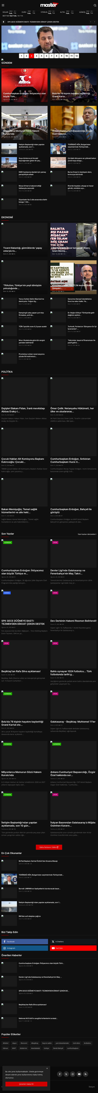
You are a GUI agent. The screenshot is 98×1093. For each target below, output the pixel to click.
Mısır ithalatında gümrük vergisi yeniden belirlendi (32, 341)
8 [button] (56, 56)
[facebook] (60, 1074)
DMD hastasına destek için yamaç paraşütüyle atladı (32, 173)
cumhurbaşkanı (72, 1048)
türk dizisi (76, 1043)
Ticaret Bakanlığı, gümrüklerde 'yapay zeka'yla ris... (22, 249)
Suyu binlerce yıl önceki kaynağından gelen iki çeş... (30, 159)
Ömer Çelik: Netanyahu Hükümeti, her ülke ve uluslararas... (72, 410)
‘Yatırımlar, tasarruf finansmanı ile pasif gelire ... (81, 341)
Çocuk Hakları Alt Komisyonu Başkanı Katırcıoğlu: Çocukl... (22, 460)
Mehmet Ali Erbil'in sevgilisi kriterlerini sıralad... (38, 1018)
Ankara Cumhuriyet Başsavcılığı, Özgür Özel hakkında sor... (72, 774)
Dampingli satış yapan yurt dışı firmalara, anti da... (31, 314)
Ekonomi (24, 1043)
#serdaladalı (35, 1048)
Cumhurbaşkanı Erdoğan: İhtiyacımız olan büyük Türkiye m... (22, 572)
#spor (14, 1043)
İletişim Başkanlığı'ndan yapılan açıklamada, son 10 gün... (19, 824)
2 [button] (26, 56)
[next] (94, 21)
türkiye (46, 1048)
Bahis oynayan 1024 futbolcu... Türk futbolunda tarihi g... (71, 673)
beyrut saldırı (47, 1043)
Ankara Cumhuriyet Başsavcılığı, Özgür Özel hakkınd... (72, 132)
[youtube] (79, 1074)
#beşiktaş (34, 1043)
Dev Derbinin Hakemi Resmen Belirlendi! (73, 620)
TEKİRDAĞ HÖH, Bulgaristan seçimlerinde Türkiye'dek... (79, 145)
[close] (47, 1068)
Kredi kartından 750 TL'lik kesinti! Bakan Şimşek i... (72, 287)
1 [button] (21, 56)
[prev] (90, 21)
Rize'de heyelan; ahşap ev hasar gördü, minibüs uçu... (81, 187)
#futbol (5, 1043)
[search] (95, 5)
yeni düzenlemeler (62, 1043)
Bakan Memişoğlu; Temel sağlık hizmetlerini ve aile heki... (19, 511)
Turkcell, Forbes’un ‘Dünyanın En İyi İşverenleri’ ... (82, 327)
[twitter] (66, 1074)
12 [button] (77, 56)
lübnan (5, 1048)
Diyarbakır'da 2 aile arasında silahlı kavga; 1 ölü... (33, 201)
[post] (49, 52)
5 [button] (41, 56)
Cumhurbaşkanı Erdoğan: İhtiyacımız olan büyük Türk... (24, 95)
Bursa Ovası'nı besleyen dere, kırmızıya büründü (80, 173)
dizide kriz (23, 1048)
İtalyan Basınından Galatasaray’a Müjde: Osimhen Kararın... (73, 824)
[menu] (3, 5)
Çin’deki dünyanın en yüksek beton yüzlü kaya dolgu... (82, 159)
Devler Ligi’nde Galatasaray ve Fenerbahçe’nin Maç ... (40, 977)
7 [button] (51, 56)
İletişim (92, 1087)
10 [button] (66, 56)
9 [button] (61, 56)
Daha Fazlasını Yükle (48, 847)
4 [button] (36, 56)
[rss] (85, 1074)
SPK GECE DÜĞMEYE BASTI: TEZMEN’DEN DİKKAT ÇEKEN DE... (44, 991)
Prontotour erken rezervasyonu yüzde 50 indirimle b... (32, 355)
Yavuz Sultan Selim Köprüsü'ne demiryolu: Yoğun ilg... (31, 300)
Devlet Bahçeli (58, 1048)
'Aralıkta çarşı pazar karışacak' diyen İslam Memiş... (70, 249)
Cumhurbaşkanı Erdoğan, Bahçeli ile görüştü (71, 511)
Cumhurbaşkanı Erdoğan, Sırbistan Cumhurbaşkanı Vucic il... (70, 460)
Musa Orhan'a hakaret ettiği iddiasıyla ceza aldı (30, 187)
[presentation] (3, 45)
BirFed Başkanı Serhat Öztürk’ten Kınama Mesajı (38, 861)
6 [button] (46, 56)
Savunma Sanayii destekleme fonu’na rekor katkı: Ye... (80, 300)
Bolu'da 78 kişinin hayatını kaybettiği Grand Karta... (71, 95)
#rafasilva (87, 1043)
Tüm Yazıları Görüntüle (86, 534)
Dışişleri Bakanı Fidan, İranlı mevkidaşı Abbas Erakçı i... (23, 410)
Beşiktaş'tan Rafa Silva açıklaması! (21, 671)
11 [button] (72, 56)
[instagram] (72, 1074)
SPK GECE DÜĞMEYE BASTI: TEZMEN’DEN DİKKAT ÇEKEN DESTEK (33, 22)
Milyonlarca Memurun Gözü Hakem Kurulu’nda (21, 132)
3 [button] (31, 56)
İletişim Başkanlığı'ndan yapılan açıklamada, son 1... (31, 145)
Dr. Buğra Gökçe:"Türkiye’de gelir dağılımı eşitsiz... (81, 314)
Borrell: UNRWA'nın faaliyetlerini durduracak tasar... (39, 889)
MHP (14, 1048)
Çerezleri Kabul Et (26, 1084)
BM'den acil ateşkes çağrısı (30, 916)
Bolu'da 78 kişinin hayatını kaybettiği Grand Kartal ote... (22, 723)
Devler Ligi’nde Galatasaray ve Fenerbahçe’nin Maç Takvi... (67, 572)
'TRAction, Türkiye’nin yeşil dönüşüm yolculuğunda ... (22, 287)
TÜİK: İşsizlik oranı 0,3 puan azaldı (33, 326)
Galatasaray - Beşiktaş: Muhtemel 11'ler (72, 721)
